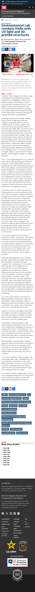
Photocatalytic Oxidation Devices (16, 402)
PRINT (3, 94)
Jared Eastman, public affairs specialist (17, 39)
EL (29, 394)
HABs (25, 398)
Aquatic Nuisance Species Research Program (16, 424)
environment (16, 429)
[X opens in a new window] (7, 513)
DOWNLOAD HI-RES (22, 74)
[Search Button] (28, 7)
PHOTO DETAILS (7, 74)
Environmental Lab (17, 394)
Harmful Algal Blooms (11, 398)
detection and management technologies (13, 418)
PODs (4, 405)
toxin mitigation (9, 409)
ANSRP (5, 429)
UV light (22, 405)
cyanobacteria (8, 433)
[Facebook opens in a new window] (3, 513)
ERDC (4, 394)
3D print (13, 405)
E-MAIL (9, 94)
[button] (17, 4)
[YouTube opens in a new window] (11, 513)
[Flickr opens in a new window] (18, 513)
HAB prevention (9, 413)
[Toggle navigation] (32, 7)
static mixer (22, 433)
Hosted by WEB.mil (16, 556)
